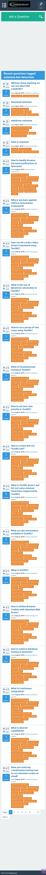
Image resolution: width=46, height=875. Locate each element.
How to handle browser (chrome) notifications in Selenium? (24, 163)
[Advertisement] (23, 46)
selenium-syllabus (30, 191)
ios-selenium (16, 180)
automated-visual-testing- (29, 180)
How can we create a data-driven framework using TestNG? (25, 245)
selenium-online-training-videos (21, 127)
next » (5, 817)
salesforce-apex (16, 96)
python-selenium (17, 185)
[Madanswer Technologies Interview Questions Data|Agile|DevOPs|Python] (19, 4)
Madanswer (13, 873)
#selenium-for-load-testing (20, 109)
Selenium (28, 106)
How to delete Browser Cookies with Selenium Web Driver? (25, 609)
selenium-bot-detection (31, 96)
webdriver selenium (21, 120)
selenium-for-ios (33, 114)
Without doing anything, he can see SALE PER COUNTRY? (25, 86)
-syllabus (14, 194)
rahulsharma (15, 172)
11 (38, 812)
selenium (28, 112)
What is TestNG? (19, 570)
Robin (37, 93)
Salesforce (29, 93)
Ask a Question (19, 16)
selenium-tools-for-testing (19, 133)
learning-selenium (17, 112)
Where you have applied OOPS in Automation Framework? (24, 203)
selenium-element (17, 191)
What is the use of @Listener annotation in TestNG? (24, 288)
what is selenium (20, 142)
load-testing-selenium (30, 185)
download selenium (21, 102)
